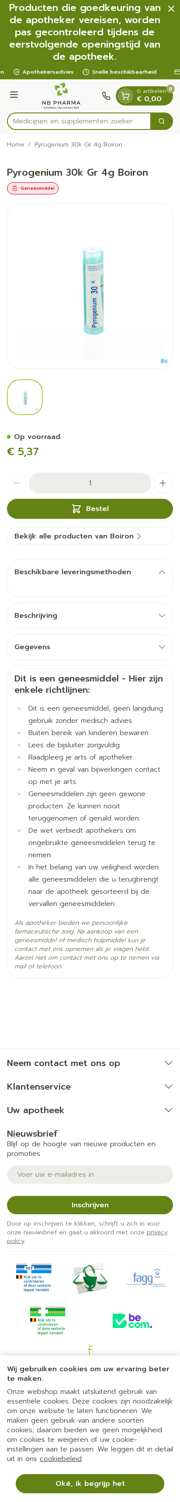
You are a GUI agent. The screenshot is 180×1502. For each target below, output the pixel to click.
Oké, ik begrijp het (90, 1483)
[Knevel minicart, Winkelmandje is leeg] (125, 96)
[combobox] (79, 121)
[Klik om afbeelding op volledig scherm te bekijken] (90, 286)
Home (15, 144)
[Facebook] (90, 1350)
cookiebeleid (61, 1459)
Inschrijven (90, 1205)
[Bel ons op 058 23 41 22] (106, 96)
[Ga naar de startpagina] (61, 96)
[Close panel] (171, 9)
